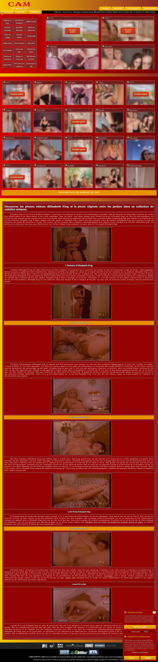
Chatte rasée (31, 36)
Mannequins (81, 659)
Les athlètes (71, 659)
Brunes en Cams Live (19, 58)
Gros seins (31, 43)
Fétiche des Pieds (31, 50)
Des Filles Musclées (19, 29)
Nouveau (20, 12)
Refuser (132, 658)
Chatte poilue (7, 43)
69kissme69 (108, 47)
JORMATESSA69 (42, 138)
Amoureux (35, 12)
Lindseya (8, 110)
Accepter (148, 658)
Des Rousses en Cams (31, 58)
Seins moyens (19, 43)
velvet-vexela (40, 110)
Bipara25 (101, 110)
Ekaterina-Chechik (135, 166)
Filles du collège (7, 36)
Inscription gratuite (72, 31)
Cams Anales (7, 50)
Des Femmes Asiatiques (19, 21)
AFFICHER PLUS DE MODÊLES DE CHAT (79, 192)
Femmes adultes (19, 36)
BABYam (39, 82)
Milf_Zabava (102, 138)
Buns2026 (70, 166)
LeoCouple (102, 166)
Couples (105, 9)
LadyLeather (53, 47)
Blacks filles (7, 65)
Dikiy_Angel (133, 138)
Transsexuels (133, 9)
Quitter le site (136, 631)
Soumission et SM (31, 65)
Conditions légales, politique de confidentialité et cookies (105, 659)
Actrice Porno (67, 12)
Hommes (118, 9)
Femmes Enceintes (7, 29)
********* (51, 18)
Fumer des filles (19, 50)
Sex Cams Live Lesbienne (19, 65)
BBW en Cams (31, 21)
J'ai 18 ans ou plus (140, 627)
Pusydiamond (41, 166)
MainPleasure (10, 138)
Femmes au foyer (7, 21)
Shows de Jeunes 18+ (31, 29)
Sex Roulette (150, 9)
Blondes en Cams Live (7, 58)
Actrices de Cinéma (59, 659)
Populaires (8, 12)
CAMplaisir (57, 12)
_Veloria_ (101, 82)
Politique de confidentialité (140, 652)
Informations (37, 659)
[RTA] (146, 632)
